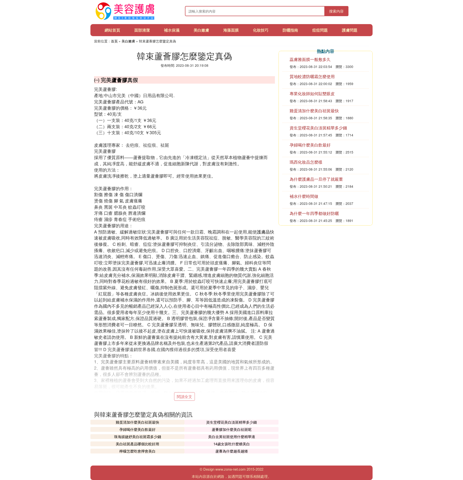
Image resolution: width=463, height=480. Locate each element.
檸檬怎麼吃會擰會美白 (137, 450)
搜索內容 (336, 10)
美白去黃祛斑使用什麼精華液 (231, 436)
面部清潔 (142, 30)
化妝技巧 (260, 30)
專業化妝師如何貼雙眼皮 (312, 93)
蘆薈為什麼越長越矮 (231, 450)
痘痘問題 (320, 30)
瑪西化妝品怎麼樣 (306, 162)
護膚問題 (349, 30)
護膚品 (263, 231)
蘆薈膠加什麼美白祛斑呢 (232, 429)
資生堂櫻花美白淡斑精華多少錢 (231, 422)
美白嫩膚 (201, 30)
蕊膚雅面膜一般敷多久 (310, 59)
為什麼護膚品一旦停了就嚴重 (316, 179)
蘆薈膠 (119, 80)
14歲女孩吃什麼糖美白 (231, 443)
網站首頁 (112, 30)
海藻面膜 (231, 30)
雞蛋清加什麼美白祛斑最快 (137, 422)
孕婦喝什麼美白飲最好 (137, 429)
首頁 (114, 41)
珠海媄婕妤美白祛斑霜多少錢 (137, 436)
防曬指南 (290, 30)
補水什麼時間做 (304, 196)
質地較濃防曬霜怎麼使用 (312, 76)
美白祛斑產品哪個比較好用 (137, 443)
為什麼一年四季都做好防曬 (314, 213)
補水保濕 (171, 30)
